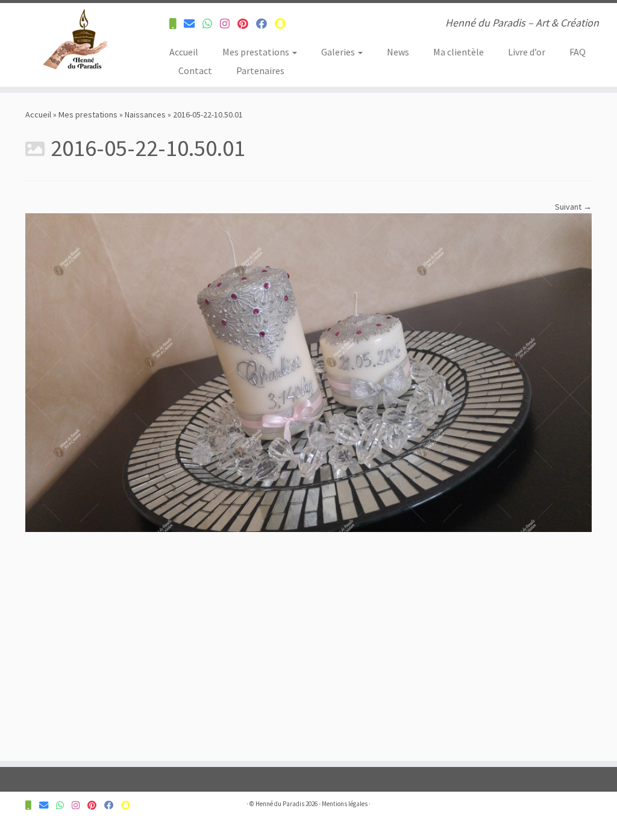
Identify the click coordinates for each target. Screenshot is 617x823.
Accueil (183, 52)
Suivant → (573, 206)
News (398, 52)
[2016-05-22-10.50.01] (308, 371)
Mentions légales (345, 804)
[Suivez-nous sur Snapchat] (284, 24)
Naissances (145, 114)
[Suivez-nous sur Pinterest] (246, 24)
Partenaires (260, 70)
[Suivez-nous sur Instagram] (228, 24)
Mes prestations (256, 52)
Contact (195, 70)
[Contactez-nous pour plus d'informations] (176, 24)
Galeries (339, 52)
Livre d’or (526, 52)
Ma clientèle (458, 52)
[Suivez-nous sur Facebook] (265, 24)
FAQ (577, 52)
